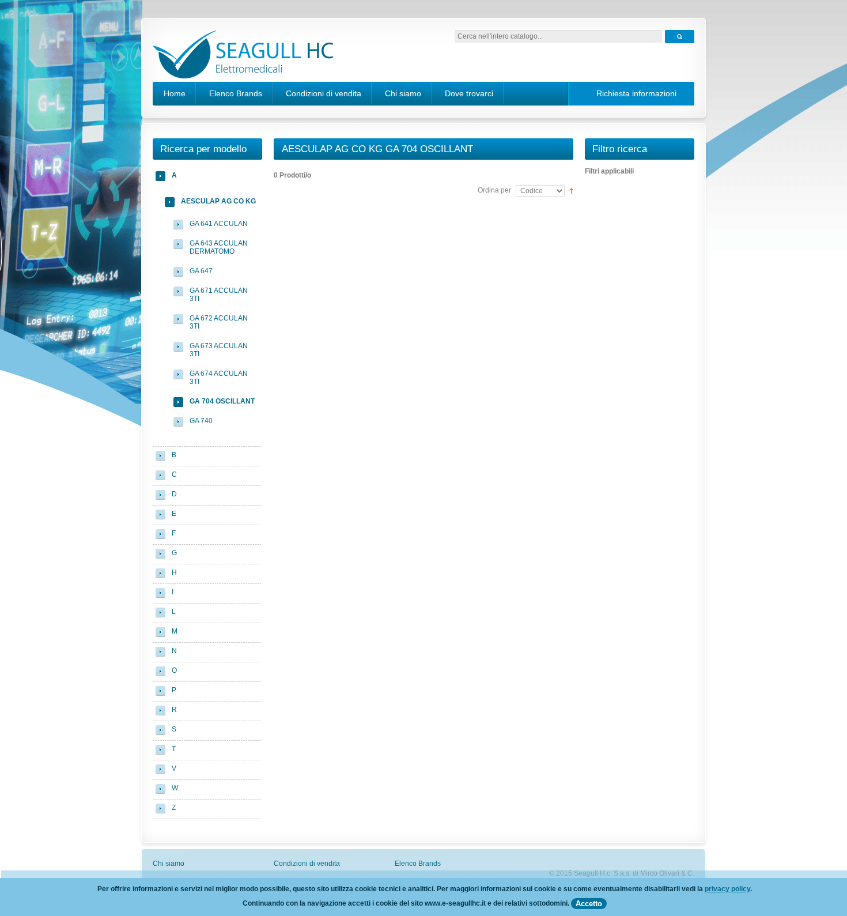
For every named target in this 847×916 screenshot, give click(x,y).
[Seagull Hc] (243, 56)
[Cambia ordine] (571, 190)
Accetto (589, 903)
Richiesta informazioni (636, 93)
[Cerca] (679, 36)
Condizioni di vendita (323, 93)
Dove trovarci (469, 93)
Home (175, 93)
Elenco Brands (235, 93)
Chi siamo (403, 93)
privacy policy (727, 889)
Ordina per (494, 190)
